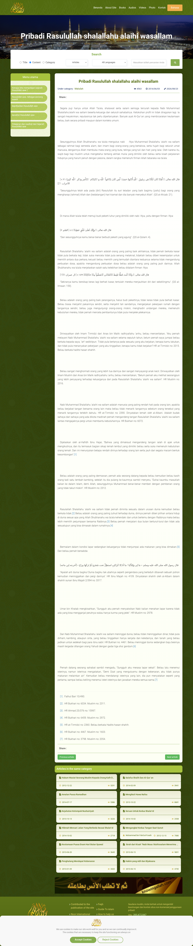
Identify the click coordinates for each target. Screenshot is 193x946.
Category (50, 62)
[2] (73, 513)
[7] (156, 679)
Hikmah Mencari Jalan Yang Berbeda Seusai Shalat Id (87, 828)
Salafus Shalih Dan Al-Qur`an (139, 778)
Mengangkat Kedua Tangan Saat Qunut (144, 828)
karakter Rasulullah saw (23, 115)
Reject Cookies (110, 939)
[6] (134, 646)
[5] (178, 546)
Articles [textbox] (75, 62)
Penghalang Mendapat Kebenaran (78, 861)
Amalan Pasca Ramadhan (74, 794)
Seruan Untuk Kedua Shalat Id (140, 811)
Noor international (80, 914)
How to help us (106, 914)
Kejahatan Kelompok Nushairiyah (78, 811)
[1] (75, 454)
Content (36, 62)
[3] (108, 521)
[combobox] (77, 62)
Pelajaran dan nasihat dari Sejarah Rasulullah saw (28, 125)
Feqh (100, 904)
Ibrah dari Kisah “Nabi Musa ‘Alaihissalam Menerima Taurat (154, 844)
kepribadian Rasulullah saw (25, 106)
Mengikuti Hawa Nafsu (136, 794)
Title (25, 62)
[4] (111, 525)
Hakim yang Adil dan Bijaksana (140, 861)
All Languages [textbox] (108, 62)
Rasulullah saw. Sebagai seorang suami (27, 98)
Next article (172, 757)
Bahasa (175, 7)
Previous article (67, 757)
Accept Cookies (83, 939)
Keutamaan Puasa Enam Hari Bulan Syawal (82, 844)
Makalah (79, 88)
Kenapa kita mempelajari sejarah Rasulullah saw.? (27, 89)
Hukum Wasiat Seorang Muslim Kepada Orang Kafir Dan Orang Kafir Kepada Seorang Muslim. (106, 778)
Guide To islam (106, 909)
